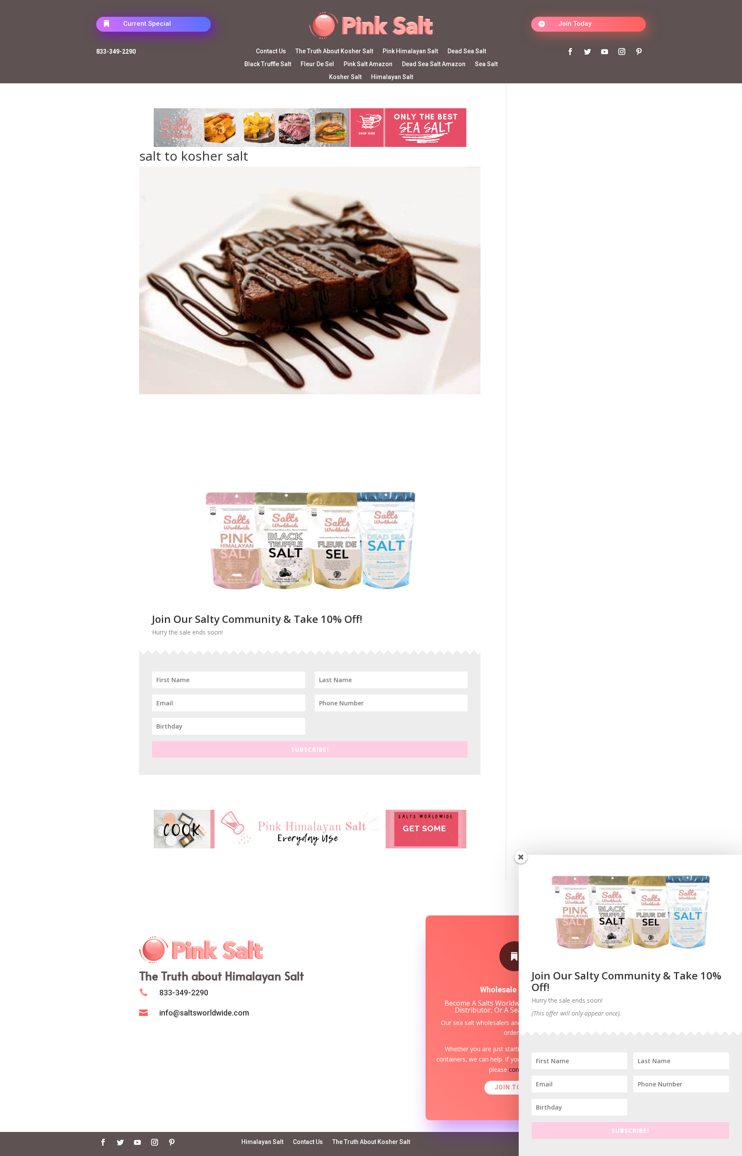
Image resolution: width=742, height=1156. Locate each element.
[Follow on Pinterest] (639, 51)
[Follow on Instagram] (622, 51)
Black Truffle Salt (267, 64)
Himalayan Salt (392, 77)
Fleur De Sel (317, 64)
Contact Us (271, 51)
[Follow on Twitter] (587, 51)
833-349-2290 (116, 51)
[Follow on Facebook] (570, 51)
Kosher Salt (345, 77)
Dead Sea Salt (466, 51)
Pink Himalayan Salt (410, 51)
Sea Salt (486, 64)
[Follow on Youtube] (604, 51)
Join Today (574, 23)
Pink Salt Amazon (368, 64)
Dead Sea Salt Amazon (433, 64)
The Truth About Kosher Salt (334, 51)
